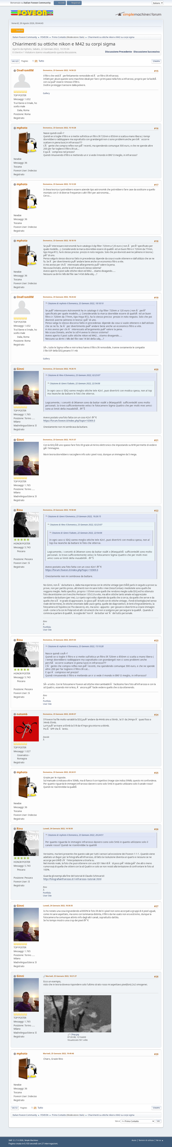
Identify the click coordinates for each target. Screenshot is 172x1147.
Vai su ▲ (159, 1140)
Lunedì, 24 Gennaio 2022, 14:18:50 (58, 828)
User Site (47, 629)
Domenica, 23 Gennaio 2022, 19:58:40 (59, 510)
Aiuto (134, 1140)
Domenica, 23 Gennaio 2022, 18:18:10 (59, 240)
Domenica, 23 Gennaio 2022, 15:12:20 (59, 184)
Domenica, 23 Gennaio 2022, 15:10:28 (59, 127)
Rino (20, 510)
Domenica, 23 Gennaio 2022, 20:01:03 (59, 640)
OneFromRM (25, 70)
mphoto (22, 128)
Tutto (41, 60)
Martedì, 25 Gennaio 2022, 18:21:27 (61, 976)
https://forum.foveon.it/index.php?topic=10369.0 (69, 420)
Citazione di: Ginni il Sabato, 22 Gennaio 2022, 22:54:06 (75, 383)
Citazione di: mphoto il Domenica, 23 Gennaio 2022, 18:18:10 (75, 303)
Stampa (156, 61)
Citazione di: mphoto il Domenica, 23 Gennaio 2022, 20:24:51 (75, 835)
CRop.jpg (74, 1034)
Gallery (46, 93)
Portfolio (47, 627)
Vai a (117, 1120)
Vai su (15, 1108)
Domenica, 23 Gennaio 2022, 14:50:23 (59, 70)
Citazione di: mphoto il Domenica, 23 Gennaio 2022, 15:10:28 (75, 646)
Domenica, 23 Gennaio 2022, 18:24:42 (59, 297)
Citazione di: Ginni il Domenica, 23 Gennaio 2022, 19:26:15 (74, 516)
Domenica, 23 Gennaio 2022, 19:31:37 (59, 439)
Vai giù (15, 61)
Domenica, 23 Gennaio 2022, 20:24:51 (59, 772)
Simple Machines (31, 1140)
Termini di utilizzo (146, 1140)
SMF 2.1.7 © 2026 (16, 1140)
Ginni (20, 369)
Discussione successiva (147, 51)
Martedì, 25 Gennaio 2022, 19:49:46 (58, 1053)
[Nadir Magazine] (15, 555)
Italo (81, 37)
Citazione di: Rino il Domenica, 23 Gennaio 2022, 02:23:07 (74, 375)
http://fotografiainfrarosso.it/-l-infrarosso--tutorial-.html (72, 879)
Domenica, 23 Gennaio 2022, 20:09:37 (59, 714)
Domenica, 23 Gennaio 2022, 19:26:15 (59, 368)
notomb (22, 714)
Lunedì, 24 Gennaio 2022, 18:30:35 (58, 905)
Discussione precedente (118, 51)
